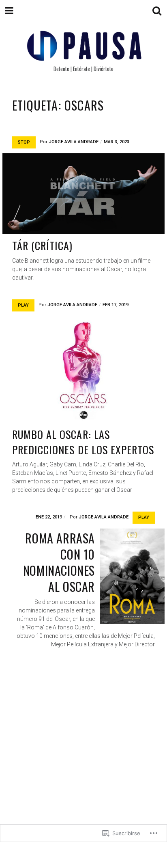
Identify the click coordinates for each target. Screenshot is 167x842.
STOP (24, 142)
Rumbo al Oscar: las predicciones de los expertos (83, 442)
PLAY (23, 305)
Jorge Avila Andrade (73, 141)
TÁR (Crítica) (42, 245)
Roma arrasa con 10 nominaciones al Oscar (59, 562)
